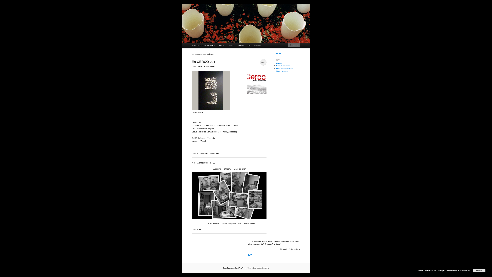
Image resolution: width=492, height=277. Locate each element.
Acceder (279, 63)
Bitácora (241, 45)
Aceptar (479, 270)
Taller (201, 229)
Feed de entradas (283, 66)
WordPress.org (282, 71)
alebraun (210, 54)
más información (464, 271)
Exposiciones (203, 153)
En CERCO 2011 (204, 61)
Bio (249, 45)
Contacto (257, 45)
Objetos (231, 45)
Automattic (264, 268)
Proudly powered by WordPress (234, 268)
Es (277, 53)
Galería (221, 45)
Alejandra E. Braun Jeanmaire (203, 45)
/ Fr (279, 53)
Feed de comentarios (284, 68)
